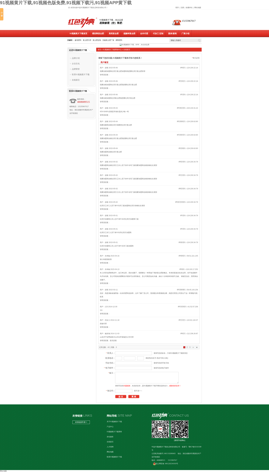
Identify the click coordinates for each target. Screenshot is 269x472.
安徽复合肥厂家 (108, 40)
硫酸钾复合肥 (129, 33)
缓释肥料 (119, 40)
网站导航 (112, 415)
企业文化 (76, 64)
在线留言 (76, 80)
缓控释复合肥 (98, 33)
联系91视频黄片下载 (81, 74)
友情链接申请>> (81, 422)
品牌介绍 (76, 58)
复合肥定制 (97, 40)
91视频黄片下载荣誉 (114, 432)
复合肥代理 (87, 40)
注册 (182, 8)
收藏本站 (189, 8)
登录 (177, 8)
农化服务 (110, 437)
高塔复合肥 (114, 33)
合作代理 (144, 33)
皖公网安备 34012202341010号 (167, 464)
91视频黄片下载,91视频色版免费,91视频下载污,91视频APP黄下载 (66, 2)
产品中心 (110, 427)
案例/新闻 (172, 33)
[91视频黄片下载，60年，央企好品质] (134, 45)
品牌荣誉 (76, 69)
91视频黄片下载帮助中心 (112, 50)
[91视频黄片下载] (82, 28)
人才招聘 (110, 447)
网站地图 (197, 8)
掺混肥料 (78, 40)
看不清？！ (138, 391)
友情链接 (77, 415)
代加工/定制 (158, 33)
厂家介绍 (185, 33)
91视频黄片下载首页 (78, 33)
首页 (99, 50)
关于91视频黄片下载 (114, 422)
